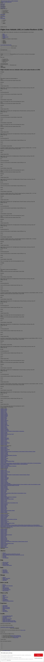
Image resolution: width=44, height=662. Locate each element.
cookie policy (9, 660)
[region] (22, 656)
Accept (38, 655)
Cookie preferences (38, 658)
